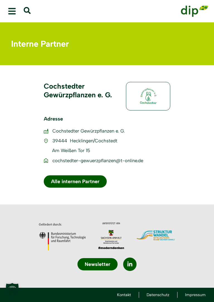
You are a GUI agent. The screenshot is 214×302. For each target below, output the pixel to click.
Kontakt (124, 294)
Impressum (195, 294)
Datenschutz (158, 294)
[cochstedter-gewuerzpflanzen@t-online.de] (46, 160)
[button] (12, 11)
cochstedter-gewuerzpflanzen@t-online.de (97, 160)
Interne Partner (40, 44)
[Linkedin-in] (130, 264)
